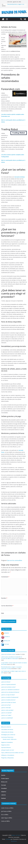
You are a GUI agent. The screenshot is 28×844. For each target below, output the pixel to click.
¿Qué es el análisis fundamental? (9, 697)
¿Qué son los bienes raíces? (8, 654)
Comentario (5, 577)
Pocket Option (5, 778)
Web (2, 613)
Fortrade (3, 785)
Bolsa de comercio (6, 727)
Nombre (4, 598)
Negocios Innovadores (7, 742)
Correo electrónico (7, 606)
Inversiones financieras (7, 737)
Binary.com (7, 640)
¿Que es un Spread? (6, 712)
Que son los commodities (14, 560)
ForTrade (6, 644)
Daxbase (3, 798)
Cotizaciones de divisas (7, 732)
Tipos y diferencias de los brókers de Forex (12, 752)
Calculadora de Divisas (7, 729)
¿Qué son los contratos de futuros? (10, 692)
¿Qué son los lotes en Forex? (8, 702)
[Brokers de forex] (3, 19)
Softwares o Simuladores (7, 755)
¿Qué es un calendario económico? (10, 689)
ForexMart (4, 788)
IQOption (6, 633)
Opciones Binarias (6, 747)
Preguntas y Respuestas (7, 757)
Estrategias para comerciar (8, 734)
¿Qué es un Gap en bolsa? (8, 694)
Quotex (3, 775)
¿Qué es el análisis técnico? (8, 700)
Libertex (3, 795)
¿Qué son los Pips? (6, 705)
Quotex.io (7, 636)
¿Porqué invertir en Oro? (7, 750)
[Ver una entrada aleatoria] (25, 19)
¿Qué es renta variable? (7, 710)
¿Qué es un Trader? (6, 715)
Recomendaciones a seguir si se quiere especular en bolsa (15, 5)
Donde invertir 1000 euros (9, 739)
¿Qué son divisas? (5, 682)
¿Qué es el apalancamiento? (8, 684)
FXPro (11, 808)
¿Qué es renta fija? (6, 707)
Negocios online (5, 745)
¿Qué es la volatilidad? (7, 718)
